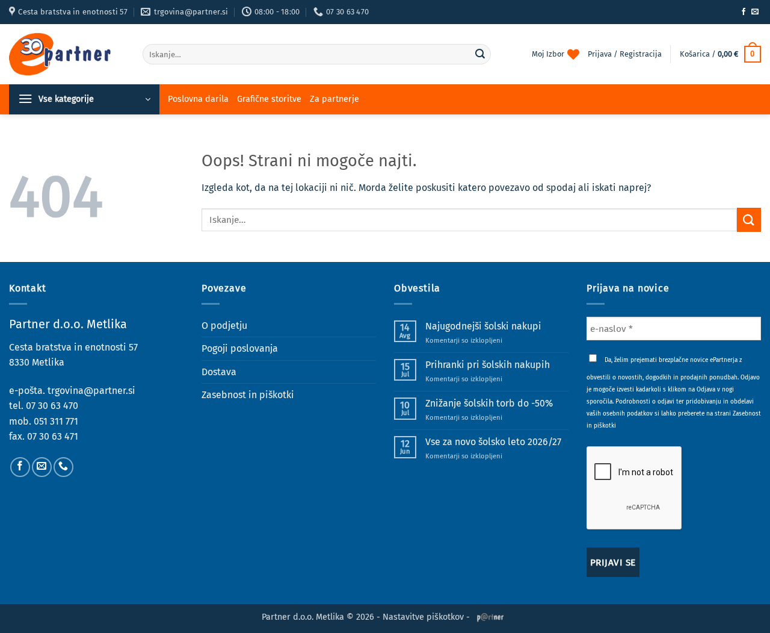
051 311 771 (56, 421)
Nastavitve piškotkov (423, 617)
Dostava (219, 372)
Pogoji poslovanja (240, 348)
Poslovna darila (198, 99)
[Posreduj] (480, 54)
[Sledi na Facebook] (743, 12)
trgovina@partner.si (91, 390)
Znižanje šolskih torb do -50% (489, 403)
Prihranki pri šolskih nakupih (487, 364)
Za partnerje (334, 99)
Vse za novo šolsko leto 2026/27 (493, 441)
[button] (720, 54)
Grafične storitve (269, 99)
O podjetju (224, 325)
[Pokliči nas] (63, 467)
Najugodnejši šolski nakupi (483, 326)
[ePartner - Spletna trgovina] (67, 54)
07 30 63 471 (52, 436)
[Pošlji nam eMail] (755, 12)
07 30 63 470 (52, 405)
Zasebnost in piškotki (248, 395)
